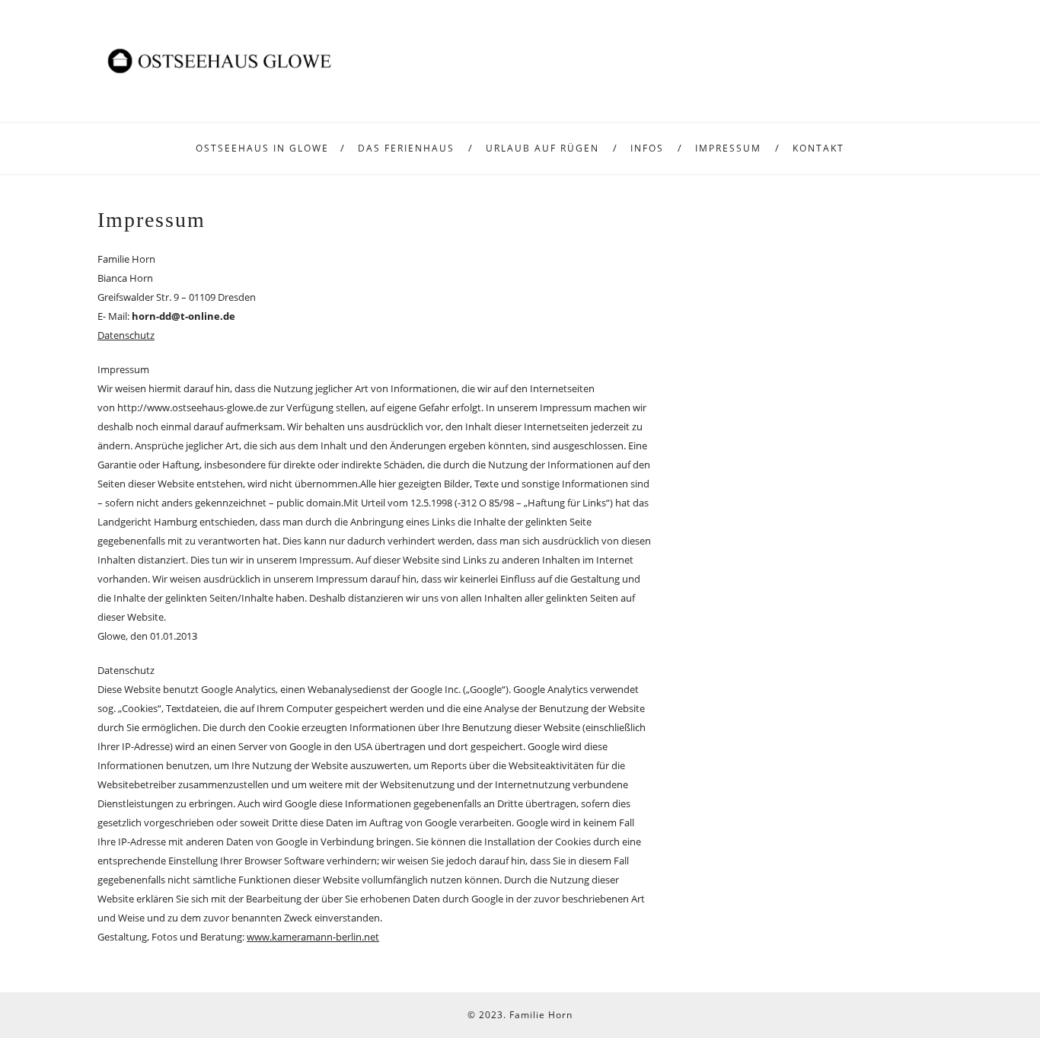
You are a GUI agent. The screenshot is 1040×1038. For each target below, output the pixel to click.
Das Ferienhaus (406, 148)
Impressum (728, 148)
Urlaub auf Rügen (542, 148)
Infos (647, 148)
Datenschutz (126, 335)
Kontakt (818, 148)
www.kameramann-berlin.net (313, 937)
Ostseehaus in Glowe (262, 148)
